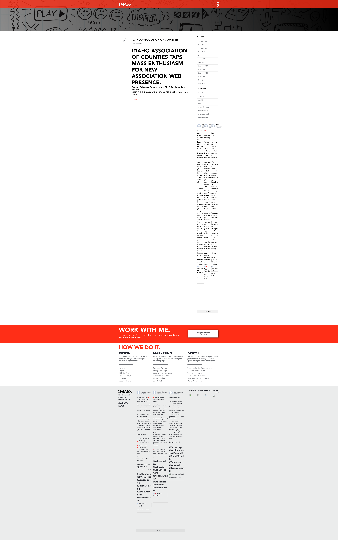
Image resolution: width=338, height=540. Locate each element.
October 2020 (203, 73)
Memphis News (203, 107)
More (136, 99)
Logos (121, 371)
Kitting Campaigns (160, 371)
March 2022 (202, 59)
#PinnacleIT (177, 453)
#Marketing (158, 485)
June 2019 (201, 80)
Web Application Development (199, 368)
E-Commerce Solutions (196, 371)
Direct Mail (157, 381)
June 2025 (201, 45)
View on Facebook (141, 509)
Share (198, 280)
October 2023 (203, 48)
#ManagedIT (175, 465)
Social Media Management (197, 376)
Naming (122, 368)
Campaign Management (162, 373)
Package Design (125, 376)
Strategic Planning (160, 368)
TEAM (206, 390)
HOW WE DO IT (198, 390)
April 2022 (201, 55)
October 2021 (203, 66)
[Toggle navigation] (216, 4)
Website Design (125, 373)
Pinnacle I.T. (175, 443)
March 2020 (202, 76)
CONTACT (216, 390)
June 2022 (201, 52)
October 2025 (203, 41)
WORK (191, 390)
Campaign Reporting (161, 376)
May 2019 (201, 83)
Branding (201, 96)
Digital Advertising (194, 381)
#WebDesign (145, 477)
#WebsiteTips (159, 482)
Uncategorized (203, 114)
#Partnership (175, 447)
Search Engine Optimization (198, 378)
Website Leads (203, 117)
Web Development (194, 373)
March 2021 (202, 69)
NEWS (210, 390)
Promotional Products (161, 378)
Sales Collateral (125, 381)
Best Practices (203, 93)
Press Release (137, 43)
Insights (201, 100)
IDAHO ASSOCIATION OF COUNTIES (155, 40)
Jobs (199, 103)
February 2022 (203, 62)
